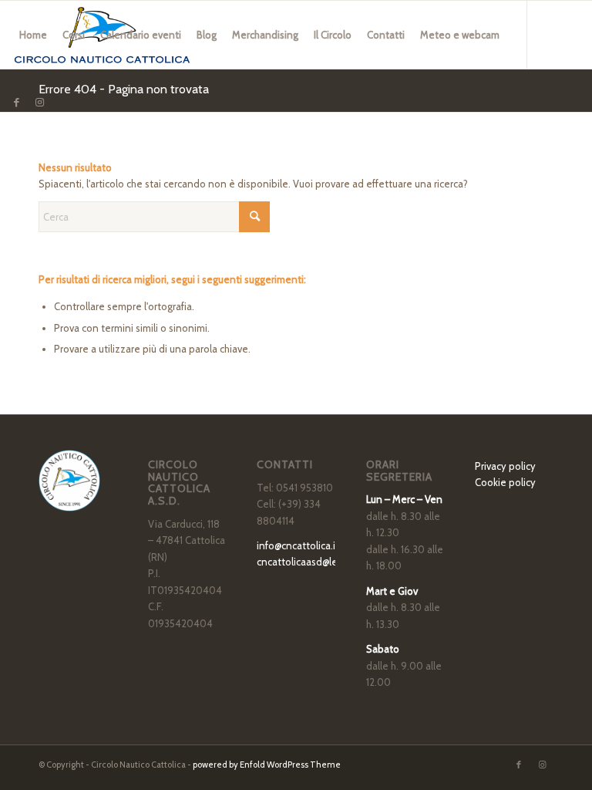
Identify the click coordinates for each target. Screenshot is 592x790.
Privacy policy (505, 466)
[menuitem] (33, 35)
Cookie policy (505, 482)
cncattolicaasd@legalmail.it (317, 561)
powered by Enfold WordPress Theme (267, 764)
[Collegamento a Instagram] (39, 101)
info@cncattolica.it (298, 545)
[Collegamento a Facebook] (16, 101)
